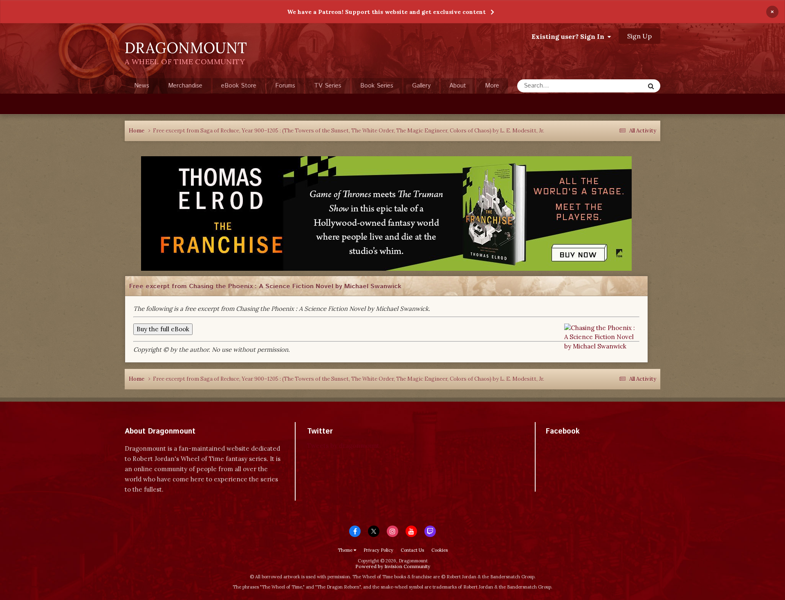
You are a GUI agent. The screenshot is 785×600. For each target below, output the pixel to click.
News (141, 85)
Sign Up (639, 36)
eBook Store (238, 85)
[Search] (650, 85)
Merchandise (185, 85)
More (492, 85)
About (457, 85)
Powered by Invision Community (392, 566)
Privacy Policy (378, 550)
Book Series (376, 85)
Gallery (421, 85)
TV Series (327, 85)
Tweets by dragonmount (343, 445)
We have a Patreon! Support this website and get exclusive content (386, 12)
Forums (285, 85)
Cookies (439, 550)
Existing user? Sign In (570, 36)
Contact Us (412, 550)
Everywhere (618, 85)
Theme (346, 550)
